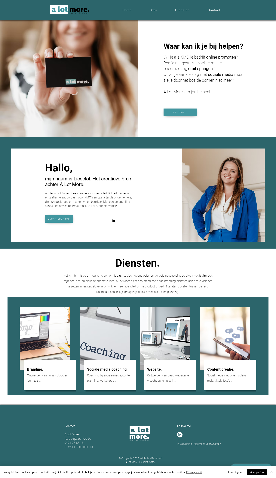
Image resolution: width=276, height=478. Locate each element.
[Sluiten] (271, 472)
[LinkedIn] (113, 220)
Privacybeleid (185, 443)
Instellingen (235, 472)
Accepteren (257, 472)
